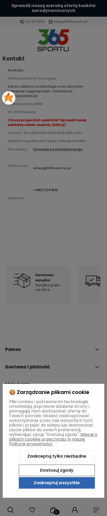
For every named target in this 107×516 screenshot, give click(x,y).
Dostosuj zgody (56, 470)
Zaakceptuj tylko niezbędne (56, 456)
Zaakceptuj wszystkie (57, 483)
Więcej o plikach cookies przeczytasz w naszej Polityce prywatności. (53, 439)
